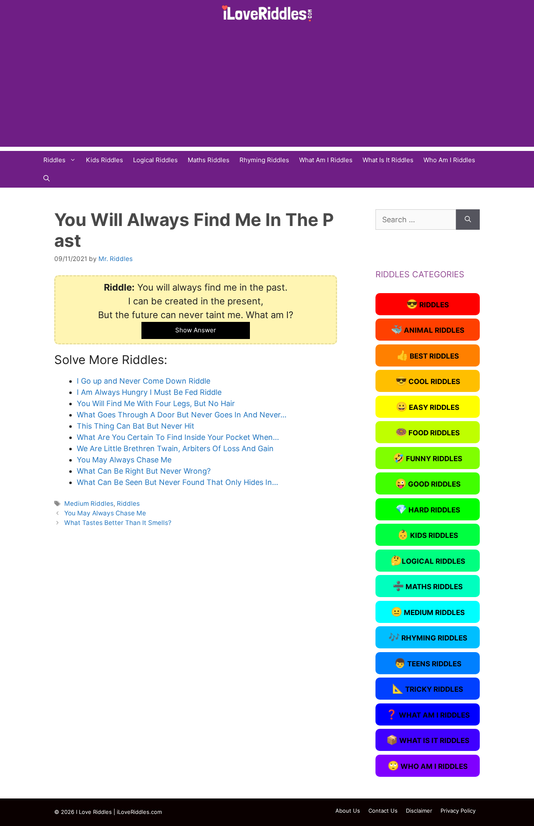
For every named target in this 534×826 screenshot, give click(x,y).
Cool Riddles (427, 380)
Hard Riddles (427, 509)
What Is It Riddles (388, 160)
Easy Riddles (427, 406)
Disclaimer (419, 810)
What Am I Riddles (326, 160)
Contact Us (383, 810)
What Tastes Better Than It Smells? (117, 523)
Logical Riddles (155, 160)
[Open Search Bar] (46, 178)
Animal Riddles (427, 329)
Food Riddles (427, 432)
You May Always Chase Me (105, 513)
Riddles (54, 160)
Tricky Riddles (427, 688)
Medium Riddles (88, 503)
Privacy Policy (458, 810)
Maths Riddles (208, 160)
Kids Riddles (104, 160)
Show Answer (195, 330)
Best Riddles (428, 355)
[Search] (468, 219)
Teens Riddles (427, 663)
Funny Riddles (427, 457)
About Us (347, 810)
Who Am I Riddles (449, 160)
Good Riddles (428, 483)
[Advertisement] (267, 88)
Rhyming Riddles (264, 160)
